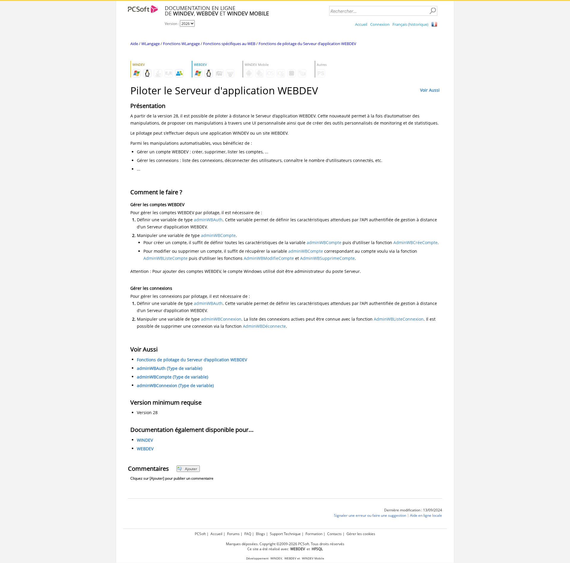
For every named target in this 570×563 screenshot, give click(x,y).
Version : (172, 23)
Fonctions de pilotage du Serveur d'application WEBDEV (307, 43)
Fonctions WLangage (181, 43)
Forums (233, 533)
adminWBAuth (208, 219)
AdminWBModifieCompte (269, 258)
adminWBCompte (218, 235)
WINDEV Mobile (313, 558)
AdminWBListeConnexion (399, 319)
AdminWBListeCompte (165, 258)
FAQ (247, 533)
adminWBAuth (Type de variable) (169, 368)
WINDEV (145, 440)
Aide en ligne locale (426, 515)
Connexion (380, 24)
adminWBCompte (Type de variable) (172, 377)
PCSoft (200, 533)
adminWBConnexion (221, 319)
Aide (134, 43)
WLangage (150, 43)
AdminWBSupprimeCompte (327, 258)
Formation (313, 533)
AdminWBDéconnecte (264, 326)
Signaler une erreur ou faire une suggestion (370, 515)
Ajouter (191, 468)
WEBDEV (145, 448)
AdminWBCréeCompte (415, 242)
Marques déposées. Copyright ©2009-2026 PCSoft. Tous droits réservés (285, 543)
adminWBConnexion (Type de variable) (175, 385)
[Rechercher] (432, 11)
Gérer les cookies (360, 533)
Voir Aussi (430, 90)
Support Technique (285, 533)
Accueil (361, 24)
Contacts (334, 533)
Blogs (260, 533)
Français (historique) (410, 24)
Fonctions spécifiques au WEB (229, 43)
